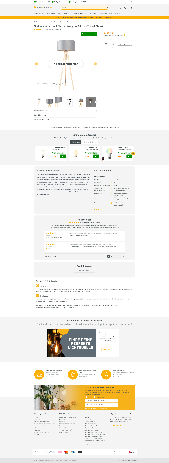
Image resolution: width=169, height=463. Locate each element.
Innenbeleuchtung (38, 13)
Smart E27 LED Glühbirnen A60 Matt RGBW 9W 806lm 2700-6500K (124, 148)
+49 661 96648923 (63, 307)
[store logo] (43, 7)
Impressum (37, 430)
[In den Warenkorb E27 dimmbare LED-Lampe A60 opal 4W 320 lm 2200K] (96, 156)
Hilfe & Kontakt (131, 2)
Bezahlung (62, 419)
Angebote (117, 13)
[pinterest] (117, 425)
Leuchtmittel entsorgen (91, 445)
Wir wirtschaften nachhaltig (42, 421)
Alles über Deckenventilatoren (93, 436)
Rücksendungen (64, 426)
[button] (84, 17)
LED (59, 13)
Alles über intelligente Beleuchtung (94, 434)
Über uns (37, 417)
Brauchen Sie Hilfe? (56, 127)
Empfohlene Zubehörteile (72, 127)
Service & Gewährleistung (67, 424)
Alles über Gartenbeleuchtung (93, 426)
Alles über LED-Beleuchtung (92, 428)
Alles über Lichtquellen (91, 430)
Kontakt (36, 434)
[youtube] (120, 425)
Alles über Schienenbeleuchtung (94, 432)
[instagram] (114, 425)
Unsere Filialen (38, 419)
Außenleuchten (51, 13)
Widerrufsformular (64, 428)
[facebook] (110, 425)
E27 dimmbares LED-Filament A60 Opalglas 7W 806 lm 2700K (58, 148)
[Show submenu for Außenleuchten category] (55, 13)
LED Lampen (76, 142)
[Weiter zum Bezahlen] (96, 102)
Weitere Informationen (112, 228)
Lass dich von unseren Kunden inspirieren (95, 127)
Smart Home (67, 13)
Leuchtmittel (93, 13)
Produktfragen (114, 127)
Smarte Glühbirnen (90, 142)
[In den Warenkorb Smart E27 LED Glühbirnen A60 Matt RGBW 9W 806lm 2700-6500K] (129, 156)
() (47, 29)
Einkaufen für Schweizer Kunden (94, 438)
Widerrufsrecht (38, 428)
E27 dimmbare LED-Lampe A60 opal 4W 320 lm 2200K (91, 148)
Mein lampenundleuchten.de (67, 417)
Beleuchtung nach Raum (80, 13)
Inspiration (87, 419)
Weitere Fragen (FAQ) (65, 430)
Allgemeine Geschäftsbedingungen (44, 424)
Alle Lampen (88, 417)
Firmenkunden (103, 13)
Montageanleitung (89, 421)
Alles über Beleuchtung (91, 424)
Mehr (97, 209)
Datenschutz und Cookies (41, 426)
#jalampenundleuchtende (41, 432)
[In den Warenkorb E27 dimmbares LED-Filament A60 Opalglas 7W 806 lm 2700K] (63, 156)
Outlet (110, 13)
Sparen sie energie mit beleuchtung (94, 441)
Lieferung (62, 421)
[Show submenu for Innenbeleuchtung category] (44, 13)
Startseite (36, 21)
